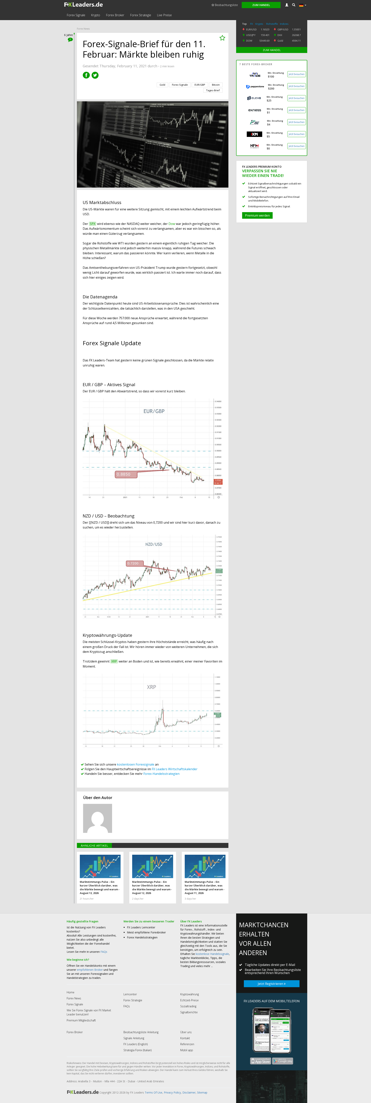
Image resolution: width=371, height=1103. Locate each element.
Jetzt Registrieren (271, 984)
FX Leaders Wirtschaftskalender (174, 769)
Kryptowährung (189, 994)
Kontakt (185, 1038)
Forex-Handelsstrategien (161, 774)
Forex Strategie (140, 15)
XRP (114, 661)
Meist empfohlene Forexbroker (146, 932)
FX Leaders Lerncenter (141, 927)
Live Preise (164, 15)
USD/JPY (250, 35)
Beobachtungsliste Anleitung (140, 1032)
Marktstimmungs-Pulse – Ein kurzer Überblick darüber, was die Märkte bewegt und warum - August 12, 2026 (152, 887)
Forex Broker (115, 15)
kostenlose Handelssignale (212, 954)
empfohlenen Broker (90, 970)
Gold (280, 40)
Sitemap (202, 1092)
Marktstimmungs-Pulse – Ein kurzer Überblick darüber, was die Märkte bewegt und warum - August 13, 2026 (100, 887)
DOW (249, 40)
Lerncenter (130, 994)
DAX (279, 35)
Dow (171, 224)
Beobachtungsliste (226, 5)
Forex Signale (76, 15)
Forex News (83, 28)
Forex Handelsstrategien (142, 937)
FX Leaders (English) (135, 1044)
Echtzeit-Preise (189, 1000)
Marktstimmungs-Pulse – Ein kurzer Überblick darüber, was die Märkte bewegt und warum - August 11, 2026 (205, 887)
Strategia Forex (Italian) (137, 1050)
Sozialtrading (188, 1006)
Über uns (186, 1032)
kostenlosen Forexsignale (135, 764)
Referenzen (187, 1044)
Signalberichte (189, 1012)
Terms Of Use (153, 1092)
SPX (92, 224)
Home (70, 992)
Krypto (95, 15)
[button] (293, 5)
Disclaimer (189, 1092)
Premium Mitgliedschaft (81, 1020)
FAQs (103, 952)
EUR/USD (251, 29)
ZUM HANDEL (272, 50)
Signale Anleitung (133, 1038)
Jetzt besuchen (297, 74)
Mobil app (186, 1050)
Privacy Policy (172, 1092)
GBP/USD (282, 29)
